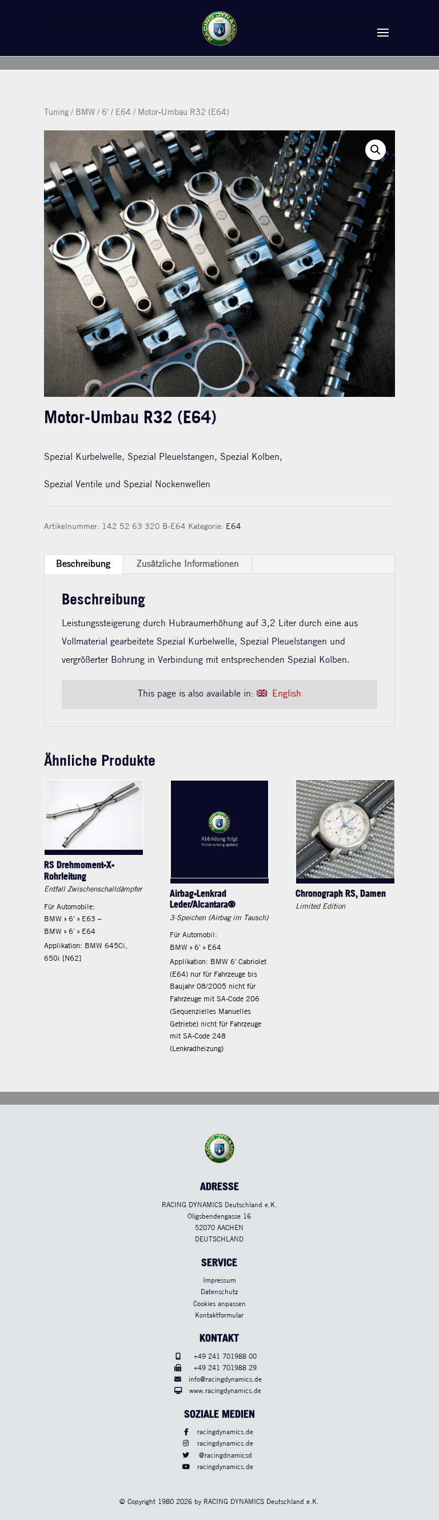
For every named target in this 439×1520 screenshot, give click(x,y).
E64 (123, 112)
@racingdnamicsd (225, 1455)
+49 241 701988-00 (225, 1356)
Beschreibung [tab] (83, 564)
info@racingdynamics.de (225, 1379)
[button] (375, 150)
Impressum (219, 1280)
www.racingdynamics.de (225, 1391)
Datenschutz (219, 1292)
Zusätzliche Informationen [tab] (188, 564)
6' (105, 112)
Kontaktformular (219, 1315)
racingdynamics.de (225, 1432)
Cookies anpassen (219, 1304)
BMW (85, 112)
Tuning (56, 112)
